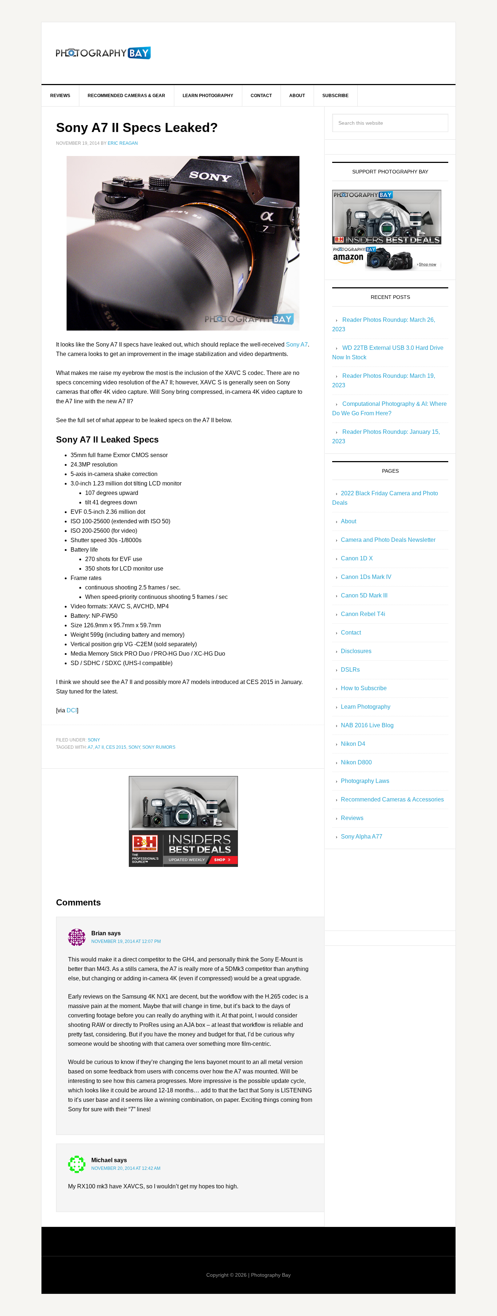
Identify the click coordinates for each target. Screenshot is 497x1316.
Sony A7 (297, 344)
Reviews (352, 818)
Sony (94, 740)
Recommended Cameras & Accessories (392, 799)
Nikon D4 (353, 744)
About (348, 521)
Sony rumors (158, 747)
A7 (90, 747)
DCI (72, 710)
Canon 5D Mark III (364, 595)
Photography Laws (365, 781)
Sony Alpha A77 (361, 836)
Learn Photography (365, 707)
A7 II (99, 747)
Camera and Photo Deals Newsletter (388, 540)
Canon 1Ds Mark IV (366, 577)
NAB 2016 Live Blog (367, 725)
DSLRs (350, 670)
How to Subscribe (364, 688)
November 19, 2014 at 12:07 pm (126, 941)
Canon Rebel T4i (363, 614)
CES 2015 (116, 747)
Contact (351, 632)
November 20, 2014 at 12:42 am (125, 1168)
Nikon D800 (356, 762)
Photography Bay (103, 53)
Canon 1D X (357, 558)
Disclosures (356, 651)
